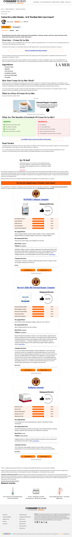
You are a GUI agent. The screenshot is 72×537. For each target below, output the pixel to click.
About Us (5, 521)
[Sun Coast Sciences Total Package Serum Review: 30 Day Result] (12, 495)
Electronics (36, 2)
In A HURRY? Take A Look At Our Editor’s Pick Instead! (36, 139)
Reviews (12, 30)
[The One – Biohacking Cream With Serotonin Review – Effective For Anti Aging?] (36, 495)
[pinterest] (39, 522)
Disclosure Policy (22, 526)
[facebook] (35, 522)
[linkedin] (42, 522)
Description (5, 30)
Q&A (17, 30)
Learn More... (52, 254)
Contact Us (68, 2)
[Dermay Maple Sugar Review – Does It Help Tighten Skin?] (59, 495)
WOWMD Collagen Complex (36, 199)
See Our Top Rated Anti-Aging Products (36, 50)
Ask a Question (16, 27)
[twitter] (44, 522)
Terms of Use (22, 519)
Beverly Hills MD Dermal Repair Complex (36, 287)
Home (2, 9)
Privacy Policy (22, 528)
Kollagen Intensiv (36, 387)
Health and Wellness (45, 2)
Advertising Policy (23, 514)
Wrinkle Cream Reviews (20, 9)
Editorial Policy (22, 523)
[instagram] (37, 522)
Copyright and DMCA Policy (25, 517)
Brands (62, 2)
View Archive (23, 170)
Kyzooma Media (60, 533)
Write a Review (6, 27)
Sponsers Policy (22, 521)
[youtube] (46, 522)
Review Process (56, 2)
